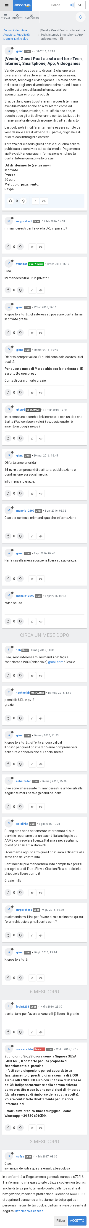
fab (18, 650)
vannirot (21, 264)
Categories (32, 18)
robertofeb (23, 781)
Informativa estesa (28, 1211)
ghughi (20, 409)
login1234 (22, 1006)
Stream (5, 18)
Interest (17, 18)
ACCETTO (77, 1220)
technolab (23, 692)
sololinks (22, 823)
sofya (20, 1156)
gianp (19, 51)
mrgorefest (24, 221)
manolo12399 (25, 510)
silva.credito (24, 1049)
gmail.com (55, 662)
